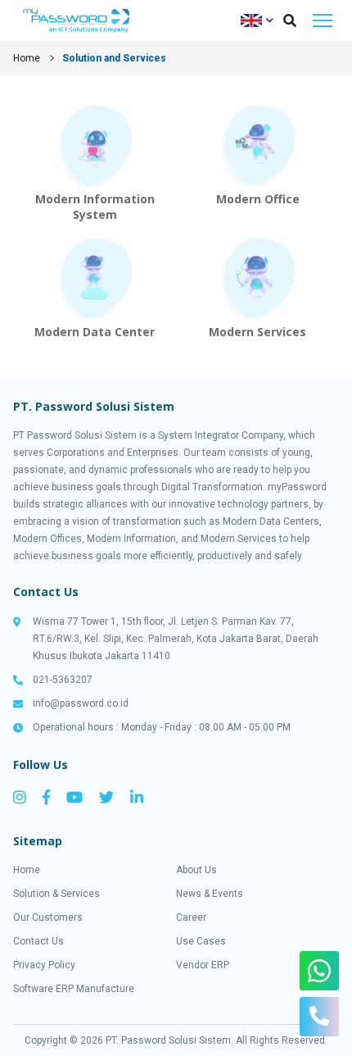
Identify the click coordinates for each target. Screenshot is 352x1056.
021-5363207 (63, 679)
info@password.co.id (81, 703)
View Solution (94, 162)
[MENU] (322, 20)
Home (26, 58)
